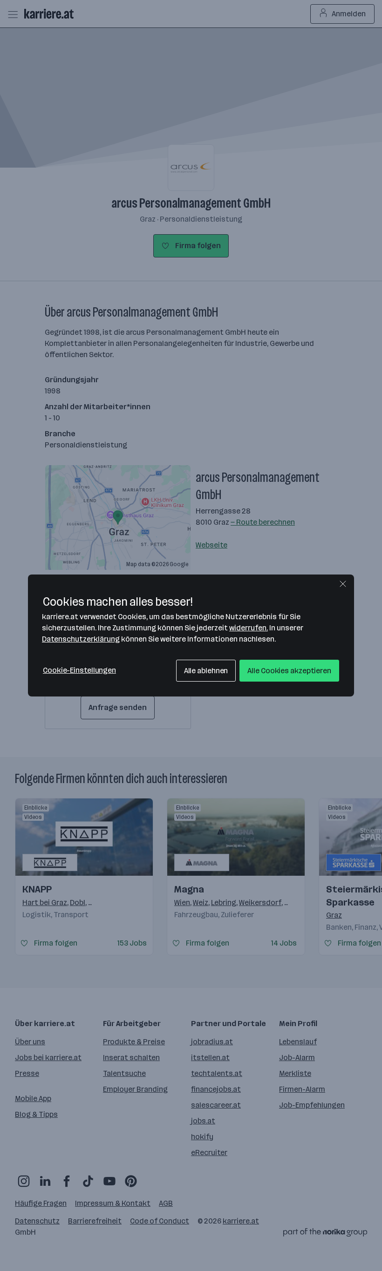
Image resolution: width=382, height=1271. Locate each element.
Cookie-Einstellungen (79, 670)
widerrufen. (248, 627)
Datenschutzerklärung (81, 639)
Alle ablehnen (206, 670)
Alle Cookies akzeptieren (289, 670)
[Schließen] (343, 584)
